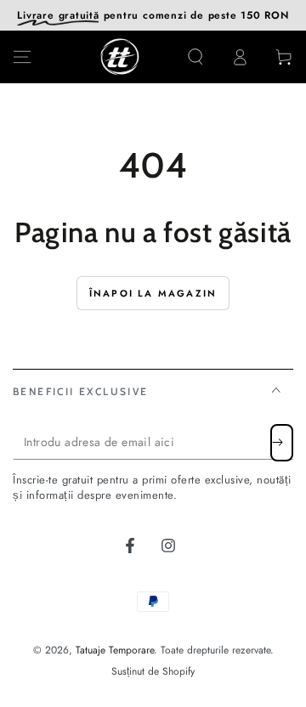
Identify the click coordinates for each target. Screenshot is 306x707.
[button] (195, 57)
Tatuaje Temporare (115, 650)
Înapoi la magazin (153, 293)
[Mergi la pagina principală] (119, 57)
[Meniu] (22, 57)
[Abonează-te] (281, 442)
